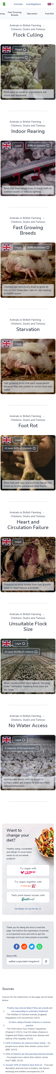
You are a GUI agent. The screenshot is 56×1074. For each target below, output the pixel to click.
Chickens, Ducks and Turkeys (28, 29)
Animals (18, 4)
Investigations (33, 4)
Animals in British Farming (25, 25)
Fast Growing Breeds (14, 14)
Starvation (32, 13)
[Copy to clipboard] (46, 1057)
